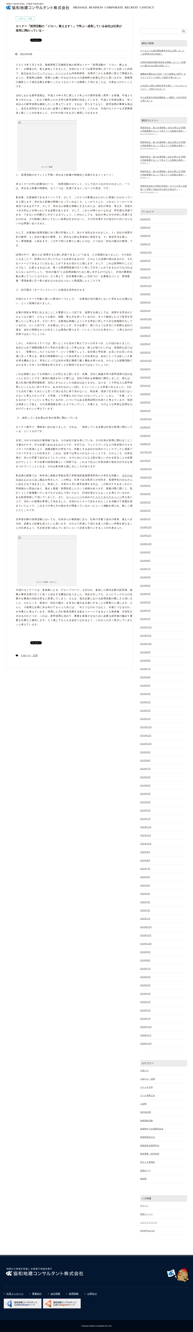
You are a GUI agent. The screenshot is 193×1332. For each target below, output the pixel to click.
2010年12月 (146, 927)
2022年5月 (145, 344)
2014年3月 (145, 602)
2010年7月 (145, 969)
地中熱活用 (145, 1112)
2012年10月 (146, 744)
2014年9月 (145, 552)
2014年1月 (145, 619)
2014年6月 (145, 577)
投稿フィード (146, 1214)
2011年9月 (145, 852)
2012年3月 (145, 802)
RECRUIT (131, 7)
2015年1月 (145, 519)
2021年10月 (146, 361)
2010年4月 (145, 993)
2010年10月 (146, 944)
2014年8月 (145, 560)
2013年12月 (146, 627)
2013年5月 (145, 685)
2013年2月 (145, 710)
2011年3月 (145, 902)
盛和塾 (143, 1179)
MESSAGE (80, 7)
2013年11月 (145, 635)
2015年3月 (145, 502)
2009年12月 (146, 1027)
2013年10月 (146, 644)
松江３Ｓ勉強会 (147, 1162)
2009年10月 (146, 1043)
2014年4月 (145, 594)
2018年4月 (145, 436)
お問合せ (92, 1293)
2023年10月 (146, 319)
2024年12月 (146, 286)
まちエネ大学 (146, 1087)
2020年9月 (145, 394)
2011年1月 (145, 918)
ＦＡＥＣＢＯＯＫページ (107, 497)
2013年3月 (145, 702)
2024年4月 (145, 302)
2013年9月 (145, 652)
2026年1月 (145, 244)
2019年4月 (145, 427)
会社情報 (55, 1293)
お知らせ (144, 1070)
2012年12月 (146, 727)
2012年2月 (145, 810)
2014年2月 (145, 610)
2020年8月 (145, 402)
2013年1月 (145, 719)
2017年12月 (146, 452)
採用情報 (74, 1293)
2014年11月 (145, 535)
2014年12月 (146, 527)
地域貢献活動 (146, 1120)
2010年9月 (145, 952)
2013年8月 (145, 660)
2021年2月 (145, 385)
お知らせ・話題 (29, 655)
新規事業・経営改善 (149, 1154)
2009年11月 (145, 1035)
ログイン (144, 1205)
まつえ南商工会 (147, 1095)
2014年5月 (145, 585)
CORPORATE (114, 7)
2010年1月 (145, 1018)
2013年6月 (145, 677)
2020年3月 (145, 411)
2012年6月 (145, 777)
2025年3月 (145, 269)
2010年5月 (145, 985)
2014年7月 (145, 569)
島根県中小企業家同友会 (151, 1129)
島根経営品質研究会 (149, 1145)
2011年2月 (145, 910)
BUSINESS (96, 7)
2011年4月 (145, 894)
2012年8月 (145, 760)
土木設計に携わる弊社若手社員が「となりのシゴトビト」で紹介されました (163, 87)
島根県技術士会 (147, 1137)
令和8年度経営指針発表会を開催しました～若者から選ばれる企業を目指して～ (163, 64)
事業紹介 (37, 1293)
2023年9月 (145, 327)
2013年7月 (145, 669)
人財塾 (143, 1104)
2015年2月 (145, 510)
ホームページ (74, 497)
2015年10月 (146, 477)
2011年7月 (145, 869)
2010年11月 (145, 935)
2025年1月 (145, 277)
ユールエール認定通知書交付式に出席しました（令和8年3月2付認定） (162, 52)
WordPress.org (147, 1230)
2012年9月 (145, 752)
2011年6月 (145, 877)
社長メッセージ (14, 1293)
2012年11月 (145, 735)
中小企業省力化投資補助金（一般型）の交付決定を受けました (163, 99)
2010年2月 (145, 1010)
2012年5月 (145, 785)
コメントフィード (148, 1222)
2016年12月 (146, 469)
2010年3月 (145, 1002)
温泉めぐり (145, 1170)
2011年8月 (145, 860)
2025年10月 (146, 252)
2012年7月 (145, 769)
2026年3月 (145, 236)
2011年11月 (145, 835)
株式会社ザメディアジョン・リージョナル (46, 73)
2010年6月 (145, 977)
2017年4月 (145, 460)
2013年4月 (145, 694)
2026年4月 (145, 227)
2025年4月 (145, 261)
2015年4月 (145, 494)
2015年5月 (145, 485)
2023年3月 (145, 336)
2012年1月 (145, 819)
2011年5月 (145, 885)
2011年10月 (145, 844)
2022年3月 (145, 352)
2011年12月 (145, 827)
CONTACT (147, 7)
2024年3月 (145, 311)
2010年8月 (145, 960)
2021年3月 (145, 377)
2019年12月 (146, 419)
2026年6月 (145, 219)
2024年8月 (145, 294)
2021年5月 (145, 369)
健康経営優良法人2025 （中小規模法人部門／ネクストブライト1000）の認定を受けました (163, 75)
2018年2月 (145, 444)
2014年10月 (146, 544)
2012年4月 (145, 794)
